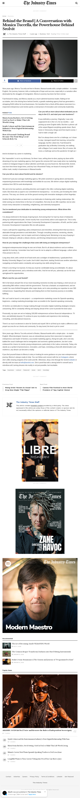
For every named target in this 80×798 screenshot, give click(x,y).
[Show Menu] (3, 3)
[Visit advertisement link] (40, 450)
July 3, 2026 (17, 646)
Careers (24, 776)
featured (26, 370)
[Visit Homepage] (40, 3)
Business (11, 16)
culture (18, 370)
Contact (8, 776)
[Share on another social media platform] (76, 81)
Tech (48, 34)
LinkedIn (59, 776)
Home (4, 16)
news (33, 370)
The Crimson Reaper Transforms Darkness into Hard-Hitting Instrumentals (41, 652)
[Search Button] (76, 3)
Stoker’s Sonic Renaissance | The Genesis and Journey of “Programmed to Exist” (43, 660)
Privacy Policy (34, 776)
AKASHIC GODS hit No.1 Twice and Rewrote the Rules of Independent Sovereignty (37, 730)
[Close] (45, 792)
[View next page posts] (21, 145)
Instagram (64, 357)
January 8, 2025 (18, 654)
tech (39, 370)
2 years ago (33, 34)
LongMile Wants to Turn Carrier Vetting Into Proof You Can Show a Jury (35, 759)
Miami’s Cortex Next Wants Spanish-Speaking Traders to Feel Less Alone (35, 752)
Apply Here (32, 794)
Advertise (17, 776)
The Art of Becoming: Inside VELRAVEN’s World (30, 644)
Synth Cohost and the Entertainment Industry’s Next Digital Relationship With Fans (18, 128)
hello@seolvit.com (27, 362)
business (11, 370)
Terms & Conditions (47, 776)
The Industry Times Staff (17, 34)
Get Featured (69, 776)
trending (46, 370)
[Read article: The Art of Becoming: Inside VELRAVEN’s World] (6, 646)
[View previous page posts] (17, 145)
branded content (37, 405)
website (72, 360)
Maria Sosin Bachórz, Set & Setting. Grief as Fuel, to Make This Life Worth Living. (17, 120)
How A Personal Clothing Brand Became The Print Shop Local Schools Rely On (16, 137)
